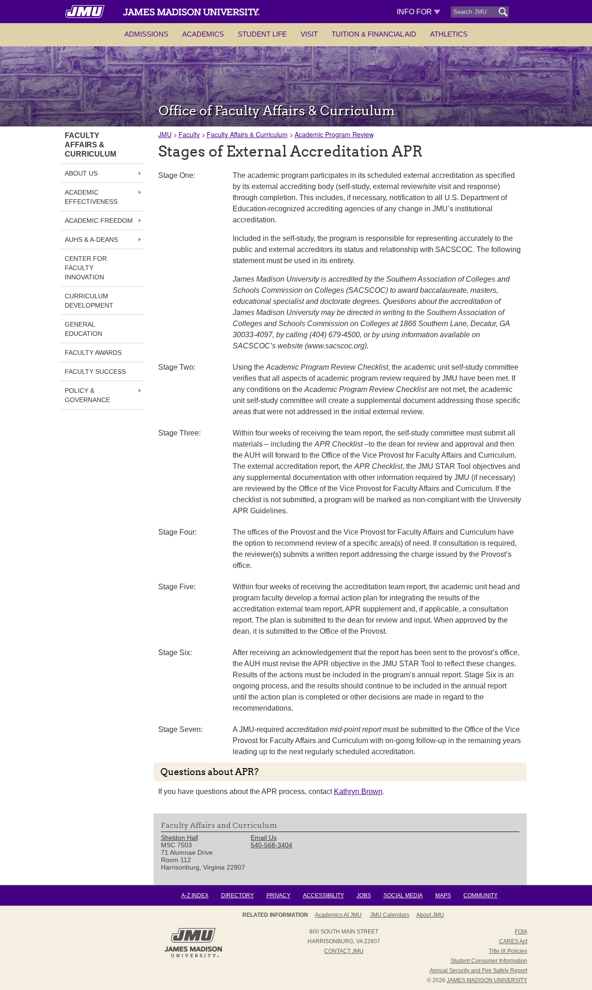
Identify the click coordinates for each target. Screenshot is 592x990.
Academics (203, 34)
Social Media (403, 895)
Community (480, 895)
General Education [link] (83, 329)
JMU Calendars (389, 915)
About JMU (430, 915)
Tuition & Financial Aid (374, 34)
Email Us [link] (264, 837)
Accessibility (323, 895)
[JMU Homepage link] (193, 956)
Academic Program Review (334, 134)
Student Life (262, 34)
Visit (309, 34)
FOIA (521, 931)
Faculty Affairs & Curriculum (247, 134)
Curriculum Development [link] (89, 300)
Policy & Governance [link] (87, 395)
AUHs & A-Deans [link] (91, 239)
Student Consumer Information (488, 961)
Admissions (146, 34)
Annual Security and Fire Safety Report (478, 970)
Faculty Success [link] (95, 371)
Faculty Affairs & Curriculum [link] (90, 145)
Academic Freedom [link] (99, 220)
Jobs (364, 895)
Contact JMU (344, 951)
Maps (443, 895)
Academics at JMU (338, 915)
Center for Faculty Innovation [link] (86, 268)
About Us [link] (81, 173)
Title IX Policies (508, 951)
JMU (165, 134)
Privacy (278, 895)
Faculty (189, 134)
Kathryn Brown (358, 791)
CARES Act (513, 941)
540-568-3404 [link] (271, 845)
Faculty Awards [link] (93, 352)
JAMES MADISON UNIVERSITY (487, 980)
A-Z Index (195, 895)
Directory (237, 895)
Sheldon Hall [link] (179, 837)
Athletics (449, 34)
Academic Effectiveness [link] (91, 197)
